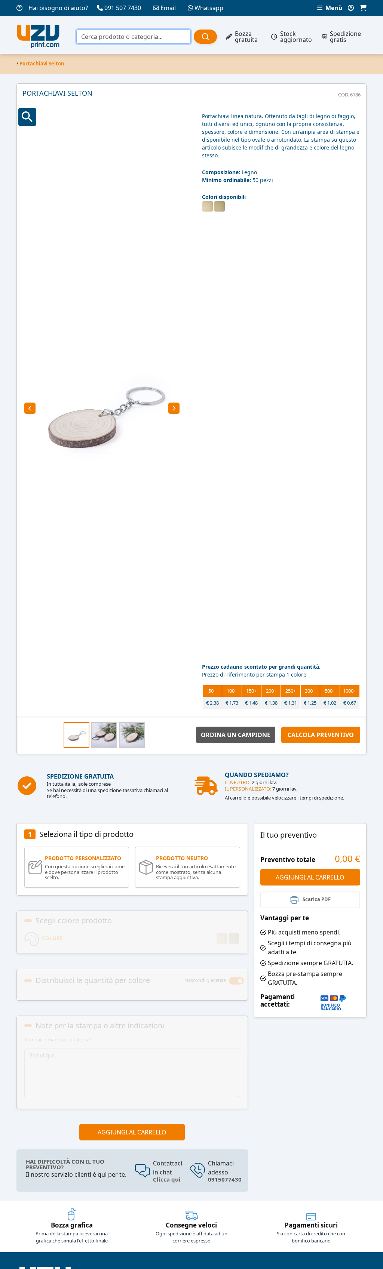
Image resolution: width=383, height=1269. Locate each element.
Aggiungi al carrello (132, 1132)
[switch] (236, 981)
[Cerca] (205, 37)
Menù (333, 8)
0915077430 (225, 1179)
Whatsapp (208, 8)
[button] (30, 408)
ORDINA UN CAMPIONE (235, 735)
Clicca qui (167, 1179)
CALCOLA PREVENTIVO (321, 735)
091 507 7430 (122, 8)
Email (168, 8)
